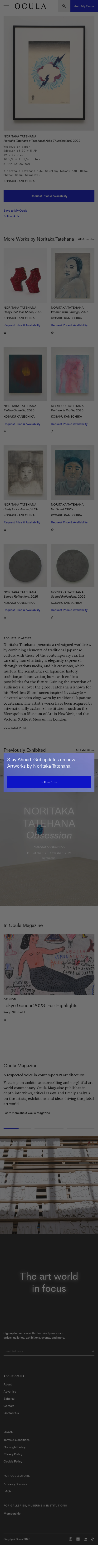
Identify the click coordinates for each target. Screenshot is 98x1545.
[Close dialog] (88, 759)
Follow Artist (49, 782)
